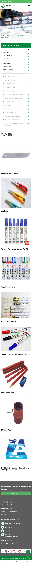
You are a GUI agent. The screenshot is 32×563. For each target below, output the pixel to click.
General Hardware (9, 101)
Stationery (7, 105)
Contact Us (16, 493)
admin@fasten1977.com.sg (12, 523)
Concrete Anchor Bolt (7, 55)
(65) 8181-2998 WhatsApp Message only (11, 535)
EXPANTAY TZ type (10, 80)
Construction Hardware (8, 49)
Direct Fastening (6, 63)
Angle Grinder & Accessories (12, 119)
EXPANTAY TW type (10, 91)
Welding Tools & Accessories (12, 109)
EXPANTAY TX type (10, 87)
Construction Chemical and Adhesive (14, 94)
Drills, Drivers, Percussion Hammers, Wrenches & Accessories (17, 124)
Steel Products (6, 52)
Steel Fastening (6, 58)
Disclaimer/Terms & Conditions (9, 511)
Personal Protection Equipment (13, 116)
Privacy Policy (4, 514)
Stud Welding (5, 61)
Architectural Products (7, 66)
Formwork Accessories (8, 69)
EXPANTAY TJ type (10, 83)
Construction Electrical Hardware (13, 98)
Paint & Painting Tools (10, 112)
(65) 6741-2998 (9, 527)
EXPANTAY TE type (10, 76)
